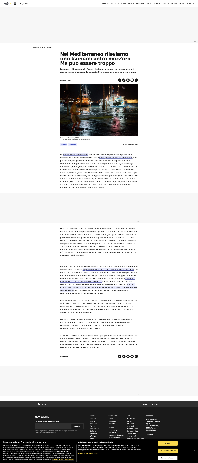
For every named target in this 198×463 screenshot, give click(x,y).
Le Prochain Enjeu (115, 438)
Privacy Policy (132, 431)
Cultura (174, 3)
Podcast (111, 424)
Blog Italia (42, 47)
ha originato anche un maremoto (115, 157)
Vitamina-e (112, 430)
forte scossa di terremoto (75, 154)
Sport (191, 3)
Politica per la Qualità (135, 438)
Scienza (157, 3)
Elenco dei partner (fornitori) (88, 453)
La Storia (130, 424)
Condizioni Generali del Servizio (45, 432)
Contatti (130, 426)
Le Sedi (130, 421)
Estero (114, 3)
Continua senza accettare (167, 451)
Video (110, 419)
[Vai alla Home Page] (7, 3)
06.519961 (152, 430)
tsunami (64, 144)
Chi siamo (131, 419)
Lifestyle (165, 3)
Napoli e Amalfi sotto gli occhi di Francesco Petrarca (108, 269)
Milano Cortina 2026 (116, 435)
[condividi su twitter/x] (124, 80)
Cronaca (105, 3)
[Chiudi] (194, 450)
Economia (122, 3)
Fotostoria (112, 421)
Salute (149, 3)
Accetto (167, 443)
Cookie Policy (132, 429)
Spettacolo (183, 3)
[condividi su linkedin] (128, 80)
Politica (130, 3)
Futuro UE (112, 433)
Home (35, 47)
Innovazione (140, 3)
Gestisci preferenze (167, 458)
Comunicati (131, 436)
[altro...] (136, 80)
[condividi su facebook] (119, 80)
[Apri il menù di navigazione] (14, 3)
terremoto (72, 144)
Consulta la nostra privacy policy (63, 459)
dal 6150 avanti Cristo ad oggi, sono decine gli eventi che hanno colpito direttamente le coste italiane (98, 287)
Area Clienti (131, 434)
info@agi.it (150, 434)
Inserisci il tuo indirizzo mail (47, 421)
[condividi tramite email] (132, 80)
